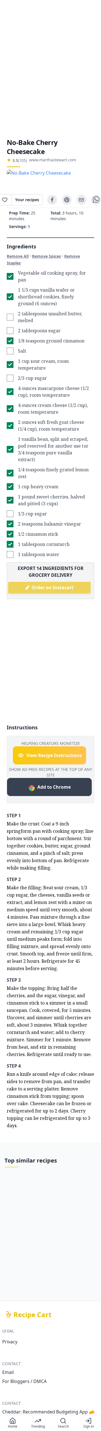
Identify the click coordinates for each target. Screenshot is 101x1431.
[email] (81, 199)
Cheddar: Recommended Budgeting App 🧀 (48, 1412)
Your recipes (27, 199)
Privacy (9, 1342)
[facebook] (52, 199)
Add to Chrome (54, 787)
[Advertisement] (50, 69)
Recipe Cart (32, 1314)
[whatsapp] (96, 199)
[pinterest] (67, 199)
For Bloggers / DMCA (24, 1381)
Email (8, 1372)
